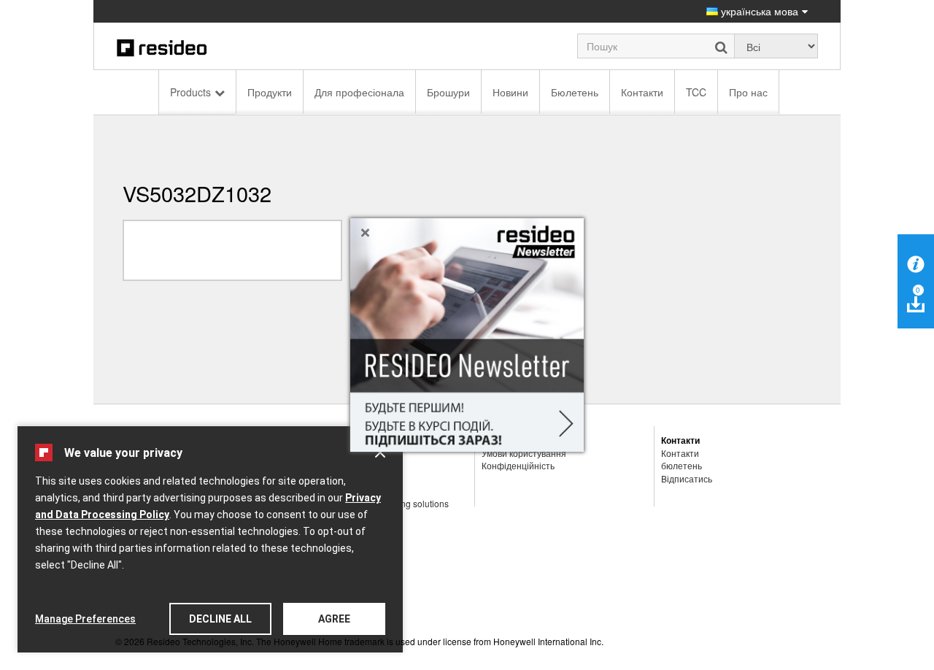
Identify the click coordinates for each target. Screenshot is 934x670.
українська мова (758, 11)
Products (190, 92)
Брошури (448, 92)
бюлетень (681, 465)
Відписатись (686, 478)
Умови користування (524, 453)
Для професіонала (359, 92)
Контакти (642, 92)
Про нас (748, 92)
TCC (696, 92)
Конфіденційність (518, 465)
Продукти (269, 92)
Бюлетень (574, 92)
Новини (510, 92)
